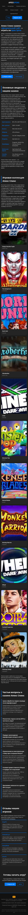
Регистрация (19, 76)
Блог (22, 10)
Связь (6, 10)
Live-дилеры (11, 6)
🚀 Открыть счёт (10, 884)
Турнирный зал (14, 13)
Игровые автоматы (21, 6)
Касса (3, 6)
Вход (8, 17)
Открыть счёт (17, 17)
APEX (14, 2)
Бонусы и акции (14, 10)
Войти (20, 884)
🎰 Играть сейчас (7, 76)
